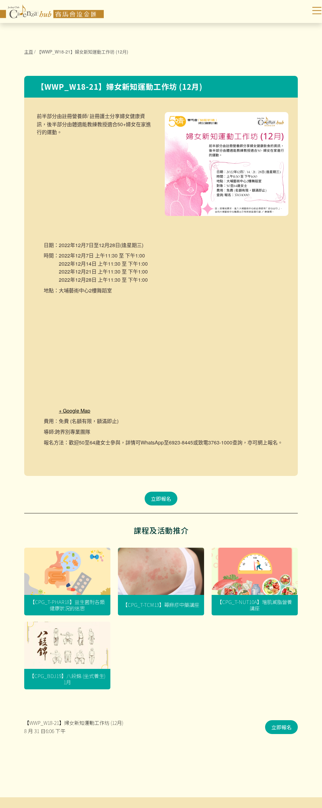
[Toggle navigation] (298, 12)
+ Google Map (74, 410)
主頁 (28, 51)
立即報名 (161, 498)
